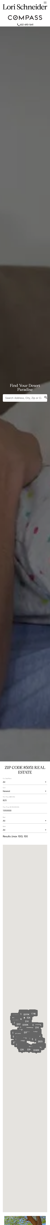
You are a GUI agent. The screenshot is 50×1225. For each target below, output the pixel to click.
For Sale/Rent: (7, 778)
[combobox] (25, 782)
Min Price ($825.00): (9, 797)
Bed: (4, 817)
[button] (33, 1013)
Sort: (4, 788)
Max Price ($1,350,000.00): (11, 807)
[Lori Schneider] (25, 11)
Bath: (4, 826)
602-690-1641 (25, 24)
